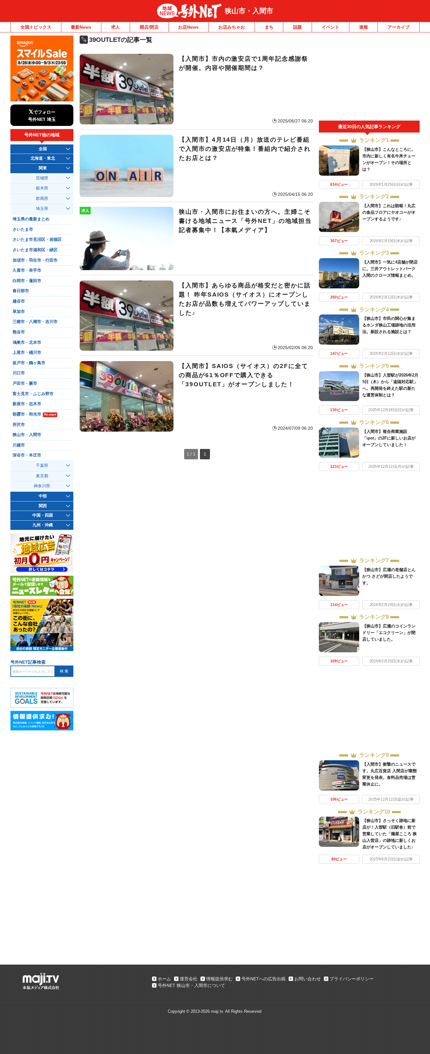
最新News (81, 27)
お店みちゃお (231, 27)
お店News (188, 27)
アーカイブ (399, 27)
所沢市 (19, 424)
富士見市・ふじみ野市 (33, 394)
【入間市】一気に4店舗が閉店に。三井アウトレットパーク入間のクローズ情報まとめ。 (390, 269)
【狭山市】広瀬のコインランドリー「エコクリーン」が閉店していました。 (389, 633)
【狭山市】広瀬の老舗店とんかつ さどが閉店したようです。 (389, 576)
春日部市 (21, 291)
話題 (297, 27)
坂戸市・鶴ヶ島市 (29, 363)
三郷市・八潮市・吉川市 (35, 322)
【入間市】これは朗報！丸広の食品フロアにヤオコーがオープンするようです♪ (389, 212)
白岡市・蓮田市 (27, 281)
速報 (363, 27)
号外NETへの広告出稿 (263, 978)
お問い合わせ (307, 978)
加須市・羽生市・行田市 (35, 260)
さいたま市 (23, 229)
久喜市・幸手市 (27, 270)
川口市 (19, 373)
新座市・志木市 (27, 404)
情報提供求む (219, 978)
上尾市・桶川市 (27, 352)
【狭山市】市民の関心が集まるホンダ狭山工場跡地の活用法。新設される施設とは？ (389, 325)
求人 (115, 27)
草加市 (19, 311)
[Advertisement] (369, 78)
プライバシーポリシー (352, 978)
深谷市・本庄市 (27, 455)
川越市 (19, 445)
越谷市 (19, 301)
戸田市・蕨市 (25, 383)
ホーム (164, 978)
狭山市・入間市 (249, 11)
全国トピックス (35, 27)
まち (269, 27)
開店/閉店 (149, 27)
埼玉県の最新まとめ (31, 219)
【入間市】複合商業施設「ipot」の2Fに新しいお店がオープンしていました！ (389, 438)
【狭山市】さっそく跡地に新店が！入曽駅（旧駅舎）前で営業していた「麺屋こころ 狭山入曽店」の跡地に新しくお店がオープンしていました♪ (389, 833)
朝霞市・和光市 (34, 414)
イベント (330, 27)
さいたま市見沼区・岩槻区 (37, 239)
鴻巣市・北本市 (27, 342)
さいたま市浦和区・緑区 (35, 250)
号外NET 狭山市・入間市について (191, 985)
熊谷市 (19, 332)
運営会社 (188, 978)
